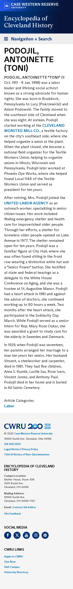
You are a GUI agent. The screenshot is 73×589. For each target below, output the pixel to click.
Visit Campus (12, 567)
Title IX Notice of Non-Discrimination (26, 454)
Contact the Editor (24, 507)
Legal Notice (12, 449)
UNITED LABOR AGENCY (26, 203)
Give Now (10, 561)
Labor (9, 406)
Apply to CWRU (13, 556)
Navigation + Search (27, 40)
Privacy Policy (30, 449)
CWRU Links (14, 550)
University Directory (16, 572)
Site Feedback (12, 513)
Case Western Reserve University (33, 433)
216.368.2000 (12, 444)
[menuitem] (36, 556)
